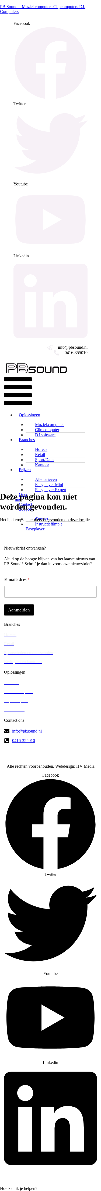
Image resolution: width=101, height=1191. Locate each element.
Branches (27, 439)
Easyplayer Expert (50, 489)
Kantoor (42, 465)
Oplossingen (29, 414)
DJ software (45, 435)
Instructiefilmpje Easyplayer (44, 526)
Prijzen (25, 469)
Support (25, 509)
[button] (18, 391)
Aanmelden (19, 610)
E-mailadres (17, 579)
